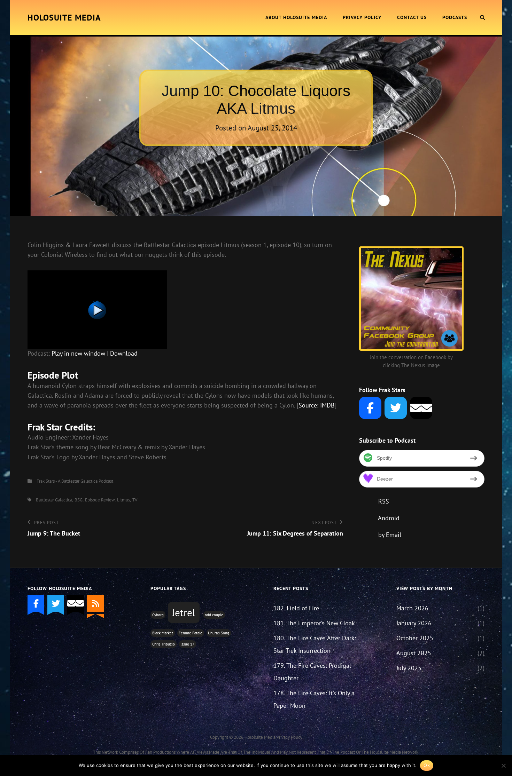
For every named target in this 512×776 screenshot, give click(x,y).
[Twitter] (396, 408)
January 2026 (414, 623)
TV (134, 500)
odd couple (214, 614)
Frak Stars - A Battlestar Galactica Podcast (75, 481)
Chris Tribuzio (163, 644)
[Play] (185, 309)
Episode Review (100, 500)
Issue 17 (187, 644)
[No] (503, 765)
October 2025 (414, 638)
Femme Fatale (190, 633)
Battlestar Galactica (54, 500)
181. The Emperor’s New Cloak (314, 623)
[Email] (421, 408)
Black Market (162, 633)
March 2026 (412, 608)
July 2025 (408, 668)
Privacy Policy (362, 17)
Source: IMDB (316, 405)
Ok (427, 765)
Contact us (412, 17)
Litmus (123, 500)
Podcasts (454, 17)
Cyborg (158, 614)
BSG (79, 500)
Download (124, 353)
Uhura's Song (218, 633)
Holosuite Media (64, 17)
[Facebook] (370, 408)
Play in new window (78, 353)
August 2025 (413, 653)
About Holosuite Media (296, 17)
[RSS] (95, 603)
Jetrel (183, 612)
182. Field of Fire (296, 608)
